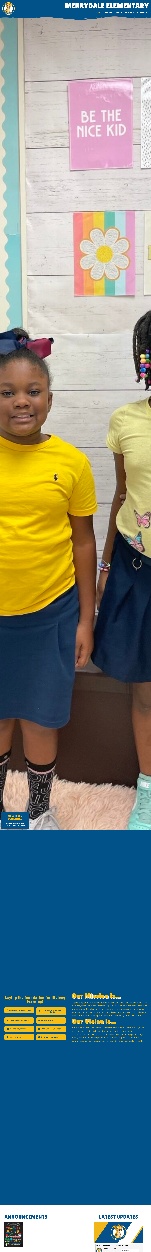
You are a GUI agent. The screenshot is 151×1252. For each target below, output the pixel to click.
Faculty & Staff (124, 12)
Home (98, 12)
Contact (142, 12)
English (126, 1250)
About (108, 12)
